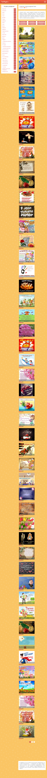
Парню (3, 19)
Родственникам (5, 31)
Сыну (3, 15)
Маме (3, 22)
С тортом (4, 66)
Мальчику (4, 34)
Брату (3, 26)
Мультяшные (5, 53)
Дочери (3, 17)
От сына (41, 23)
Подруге (4, 39)
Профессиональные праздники (6, 69)
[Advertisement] (32, 752)
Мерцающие (41, 21)
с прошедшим (5, 61)
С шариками (4, 65)
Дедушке (4, 29)
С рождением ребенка (6, 41)
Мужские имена (5, 51)
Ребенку (3, 43)
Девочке (4, 36)
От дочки (32, 23)
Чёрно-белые (5, 60)
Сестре (3, 32)
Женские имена (5, 49)
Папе (3, 24)
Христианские (5, 63)
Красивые (32, 21)
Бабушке (4, 27)
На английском (5, 56)
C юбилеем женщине (6, 46)
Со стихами (23, 21)
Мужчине (4, 8)
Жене (3, 14)
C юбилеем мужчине (6, 48)
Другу (3, 37)
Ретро (3, 55)
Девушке (4, 20)
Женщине (4, 10)
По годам (4, 44)
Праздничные (5, 71)
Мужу (3, 12)
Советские (4, 58)
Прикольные (23, 23)
